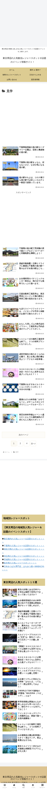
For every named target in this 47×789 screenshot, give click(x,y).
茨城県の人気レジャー (13, 559)
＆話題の (27, 546)
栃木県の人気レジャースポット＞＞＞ (20, 563)
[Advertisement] (23, 23)
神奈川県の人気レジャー (14, 549)
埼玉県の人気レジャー (13, 556)
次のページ (23, 435)
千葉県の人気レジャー (13, 546)
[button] (42, 482)
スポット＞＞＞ (37, 546)
